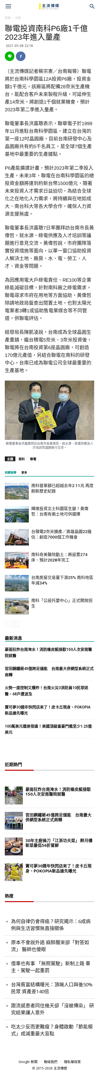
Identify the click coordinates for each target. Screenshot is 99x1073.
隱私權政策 (72, 1061)
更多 (24, 472)
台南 (18, 18)
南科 (22, 459)
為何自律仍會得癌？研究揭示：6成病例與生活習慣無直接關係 (51, 925)
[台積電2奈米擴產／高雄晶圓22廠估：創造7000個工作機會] (17, 537)
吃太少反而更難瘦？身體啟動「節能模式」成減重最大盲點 (52, 1030)
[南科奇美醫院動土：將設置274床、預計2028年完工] (17, 560)
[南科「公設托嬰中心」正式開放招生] (17, 606)
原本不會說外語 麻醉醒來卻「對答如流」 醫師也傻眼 (50, 946)
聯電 (33, 459)
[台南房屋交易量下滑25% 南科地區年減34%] (17, 583)
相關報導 (10, 472)
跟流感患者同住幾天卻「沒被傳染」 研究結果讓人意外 (52, 1009)
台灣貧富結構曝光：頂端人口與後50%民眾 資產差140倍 (52, 988)
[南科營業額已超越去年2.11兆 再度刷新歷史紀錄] (17, 491)
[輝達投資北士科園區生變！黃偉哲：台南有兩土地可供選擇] (17, 514)
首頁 (8, 18)
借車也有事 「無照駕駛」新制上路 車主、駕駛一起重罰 (50, 967)
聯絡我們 (50, 1061)
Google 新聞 (28, 1061)
